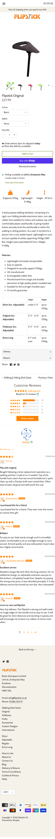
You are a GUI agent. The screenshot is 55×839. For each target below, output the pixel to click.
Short (4, 736)
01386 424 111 (16, 701)
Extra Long (7, 747)
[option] (10, 86)
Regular (5, 743)
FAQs (4, 779)
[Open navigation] (4, 4)
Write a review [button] (27, 418)
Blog (4, 764)
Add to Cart (27, 153)
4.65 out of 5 (34, 391)
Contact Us (7, 760)
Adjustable (7, 739)
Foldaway (6, 715)
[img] (7, 456)
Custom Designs (9, 726)
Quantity (5, 130)
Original (6, 711)
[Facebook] (8, 661)
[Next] (52, 86)
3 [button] (28, 632)
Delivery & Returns (11, 768)
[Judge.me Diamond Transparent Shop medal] (26, 433)
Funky (5, 719)
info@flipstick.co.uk (17, 698)
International (8, 730)
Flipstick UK (23, 817)
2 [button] (24, 632)
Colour (5, 107)
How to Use (7, 753)
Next (50, 377)
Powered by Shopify (10, 820)
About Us (6, 757)
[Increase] (14, 134)
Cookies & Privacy (10, 775)
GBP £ (6, 792)
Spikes (4, 118)
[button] (15, 400)
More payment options (27, 166)
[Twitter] (4, 661)
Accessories (7, 722)
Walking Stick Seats (11, 707)
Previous (42, 377)
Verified (26, 442)
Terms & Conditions (11, 771)
